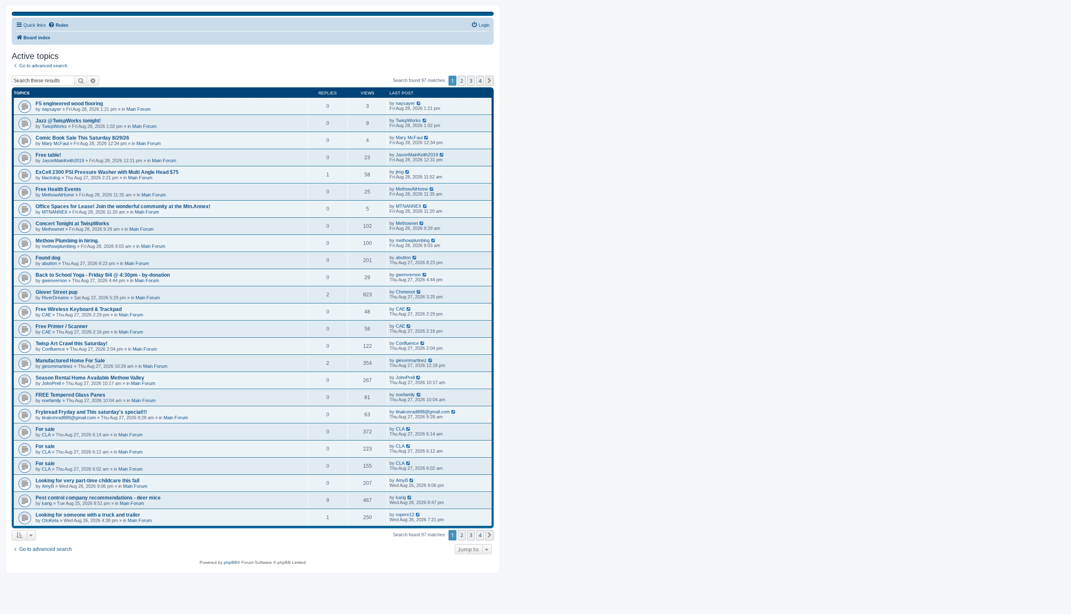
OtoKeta (50, 520)
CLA (46, 434)
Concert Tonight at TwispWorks (72, 224)
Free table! (48, 155)
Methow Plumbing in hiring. (67, 241)
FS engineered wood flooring (69, 104)
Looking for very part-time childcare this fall (87, 481)
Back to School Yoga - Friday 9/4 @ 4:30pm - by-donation (103, 275)
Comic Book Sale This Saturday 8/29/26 (82, 138)
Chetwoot (405, 291)
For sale (45, 429)
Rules (62, 25)
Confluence (53, 349)
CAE (46, 314)
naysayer (51, 109)
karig (47, 503)
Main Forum (138, 109)
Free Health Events (58, 189)
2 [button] (461, 80)
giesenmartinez (57, 366)
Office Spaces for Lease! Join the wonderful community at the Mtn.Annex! (123, 206)
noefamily (51, 400)
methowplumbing (59, 246)
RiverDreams (55, 297)
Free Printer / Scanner (62, 326)
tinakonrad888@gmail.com (69, 417)
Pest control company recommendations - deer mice (98, 498)
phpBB (230, 562)
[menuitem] (480, 25)
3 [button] (470, 80)
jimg (400, 171)
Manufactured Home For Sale (70, 361)
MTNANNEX (54, 211)
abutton (49, 263)
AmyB (48, 486)
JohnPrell (51, 383)
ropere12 (405, 514)
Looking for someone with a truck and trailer (88, 515)
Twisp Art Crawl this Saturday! (72, 343)
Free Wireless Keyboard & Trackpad (79, 309)
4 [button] (480, 80)
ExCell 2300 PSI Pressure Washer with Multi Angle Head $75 (107, 172)
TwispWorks (54, 126)
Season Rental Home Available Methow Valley (90, 378)
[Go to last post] (419, 103)
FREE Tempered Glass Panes (70, 395)
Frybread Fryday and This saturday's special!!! (91, 412)
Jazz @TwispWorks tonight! (68, 121)
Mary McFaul (55, 143)
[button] (489, 81)
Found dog (48, 258)
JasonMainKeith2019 (63, 160)
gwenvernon (54, 280)
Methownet (53, 229)
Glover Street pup (56, 292)
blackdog (51, 177)
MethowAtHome (58, 194)
